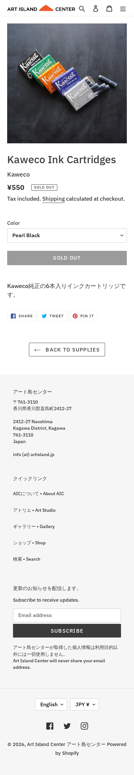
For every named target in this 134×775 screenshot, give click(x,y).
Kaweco (18, 174)
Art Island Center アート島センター (66, 744)
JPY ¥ (82, 704)
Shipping (53, 198)
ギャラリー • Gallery (34, 526)
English (49, 704)
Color (13, 223)
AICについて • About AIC (38, 493)
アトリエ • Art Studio (34, 510)
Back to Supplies (72, 349)
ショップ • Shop (29, 543)
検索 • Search (26, 559)
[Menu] (123, 8)
